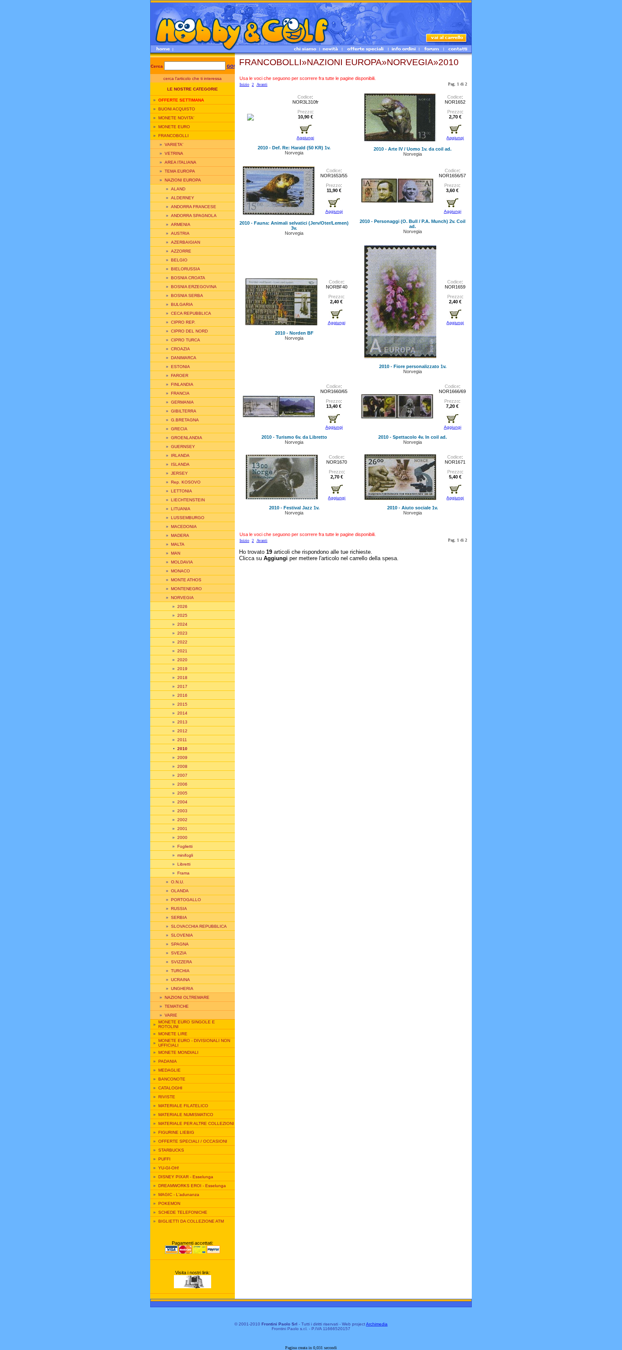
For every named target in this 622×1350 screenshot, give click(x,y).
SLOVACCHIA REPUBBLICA (199, 926)
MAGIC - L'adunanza (178, 1194)
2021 (182, 651)
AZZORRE (181, 251)
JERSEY (179, 473)
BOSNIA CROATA (188, 277)
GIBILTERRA (183, 411)
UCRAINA (180, 979)
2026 (182, 606)
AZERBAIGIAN (185, 242)
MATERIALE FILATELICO (183, 1105)
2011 (182, 739)
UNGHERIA (182, 988)
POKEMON (169, 1203)
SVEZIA (179, 953)
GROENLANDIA (186, 437)
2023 (182, 633)
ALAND (178, 189)
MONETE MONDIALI (178, 1052)
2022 (182, 642)
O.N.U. (177, 882)
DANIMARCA (183, 357)
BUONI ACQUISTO (176, 109)
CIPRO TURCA (185, 340)
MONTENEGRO (186, 588)
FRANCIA (180, 393)
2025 (182, 615)
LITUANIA (180, 508)
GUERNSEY (183, 446)
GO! (231, 66)
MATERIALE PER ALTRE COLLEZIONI (196, 1123)
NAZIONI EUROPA (183, 180)
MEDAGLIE (169, 1070)
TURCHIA (180, 970)
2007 (182, 775)
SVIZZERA (181, 962)
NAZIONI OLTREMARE (187, 997)
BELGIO (179, 260)
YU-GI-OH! (168, 1168)
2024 (182, 624)
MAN (175, 553)
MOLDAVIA (182, 562)
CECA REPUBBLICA (191, 313)
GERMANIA (182, 402)
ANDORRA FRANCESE (193, 206)
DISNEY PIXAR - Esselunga (185, 1176)
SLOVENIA (182, 935)
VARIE (171, 1015)
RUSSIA (179, 908)
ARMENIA (180, 224)
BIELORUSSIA (185, 269)
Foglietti (185, 846)
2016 (182, 695)
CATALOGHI (170, 1088)
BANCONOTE (171, 1079)
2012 (182, 731)
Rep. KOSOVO (186, 482)
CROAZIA (180, 348)
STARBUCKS (171, 1150)
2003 (182, 810)
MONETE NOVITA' (176, 117)
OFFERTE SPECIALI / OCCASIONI (192, 1141)
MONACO (180, 571)
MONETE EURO (174, 126)
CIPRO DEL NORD (189, 331)
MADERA (180, 535)
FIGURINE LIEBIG (176, 1132)
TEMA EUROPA (180, 171)
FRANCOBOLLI (173, 135)
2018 (182, 677)
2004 (182, 802)
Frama (183, 873)
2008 (182, 766)
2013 (182, 722)
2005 (182, 793)
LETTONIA (181, 491)
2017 (182, 686)
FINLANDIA (182, 384)
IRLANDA (180, 455)
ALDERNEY (182, 197)
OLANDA (180, 890)
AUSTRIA (180, 233)
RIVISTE (166, 1096)
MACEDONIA (184, 526)
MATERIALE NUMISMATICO (185, 1114)
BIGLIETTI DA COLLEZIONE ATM (191, 1221)
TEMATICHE (177, 1006)
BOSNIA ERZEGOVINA (194, 286)
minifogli (185, 855)
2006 (182, 784)
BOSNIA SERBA (187, 295)
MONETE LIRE (172, 1033)
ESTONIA (180, 366)
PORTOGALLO (186, 899)
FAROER (179, 375)
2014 (182, 713)
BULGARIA (182, 304)
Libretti (183, 864)
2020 (182, 659)
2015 (182, 704)
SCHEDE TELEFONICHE (182, 1212)
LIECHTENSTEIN (188, 500)
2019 (182, 668)
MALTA (177, 544)
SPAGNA (180, 944)
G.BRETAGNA (185, 420)
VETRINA (174, 153)
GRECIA (179, 428)
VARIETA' (174, 144)
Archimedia (377, 1324)
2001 (182, 828)
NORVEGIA (182, 597)
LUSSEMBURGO (187, 517)
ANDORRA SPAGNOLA (194, 215)
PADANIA (167, 1061)
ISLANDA (180, 464)
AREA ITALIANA (180, 162)
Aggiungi (305, 137)
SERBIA (179, 917)
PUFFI (164, 1159)
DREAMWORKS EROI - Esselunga (192, 1185)
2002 (182, 819)
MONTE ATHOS (186, 579)
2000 (182, 837)
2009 (182, 757)
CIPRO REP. (183, 322)
